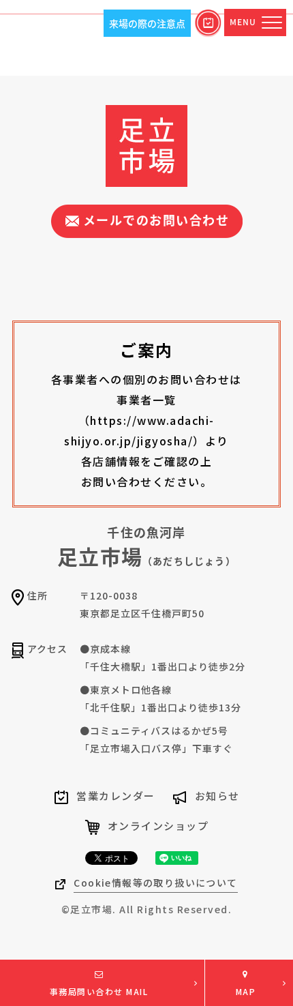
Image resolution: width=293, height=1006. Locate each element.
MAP (246, 991)
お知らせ (217, 795)
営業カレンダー (115, 795)
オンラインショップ (158, 825)
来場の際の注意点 (147, 23)
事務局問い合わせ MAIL (99, 991)
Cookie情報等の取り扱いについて (155, 882)
